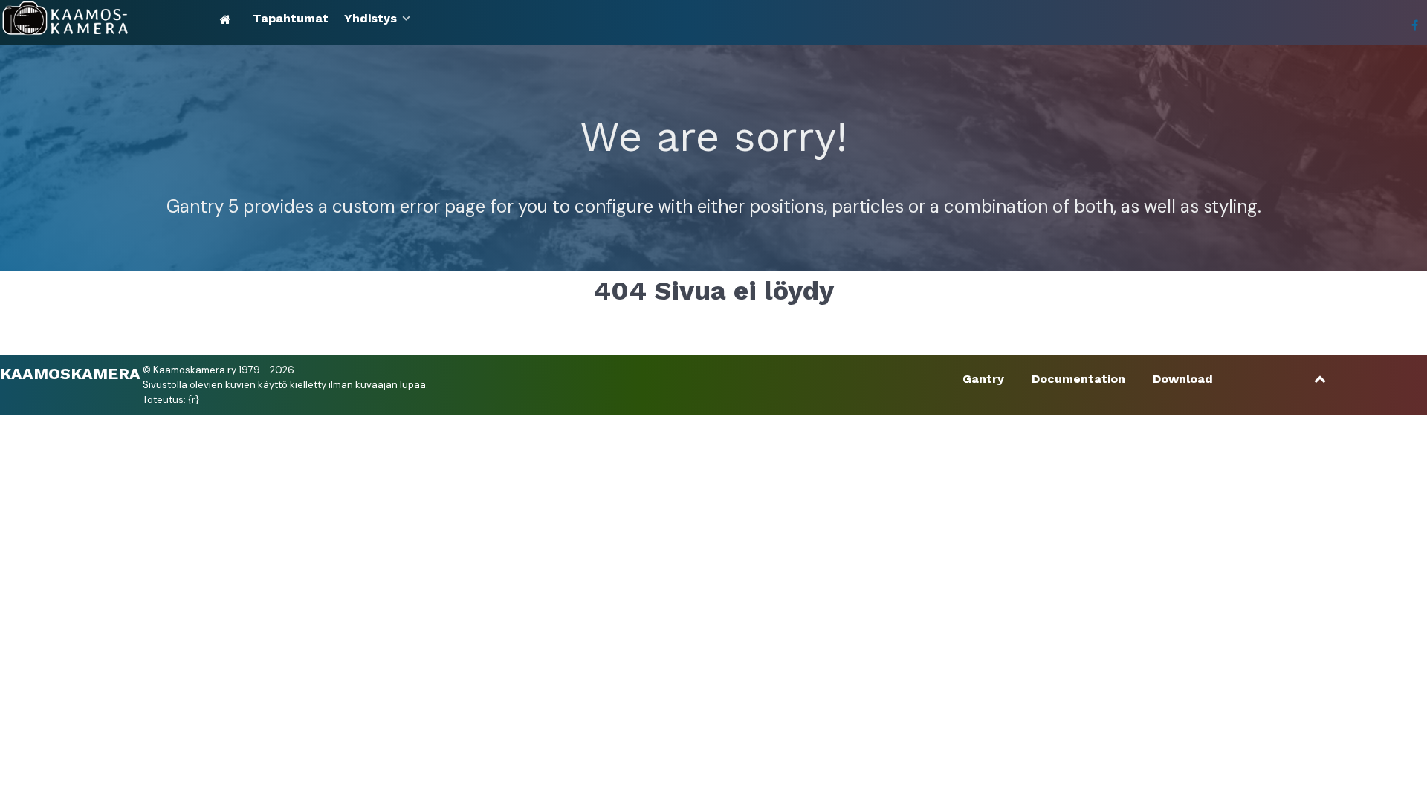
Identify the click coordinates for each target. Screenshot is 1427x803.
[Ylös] (1320, 379)
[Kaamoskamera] (107, 18)
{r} (193, 399)
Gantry (983, 379)
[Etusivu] (228, 19)
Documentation (1078, 379)
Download (1183, 379)
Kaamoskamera (70, 373)
